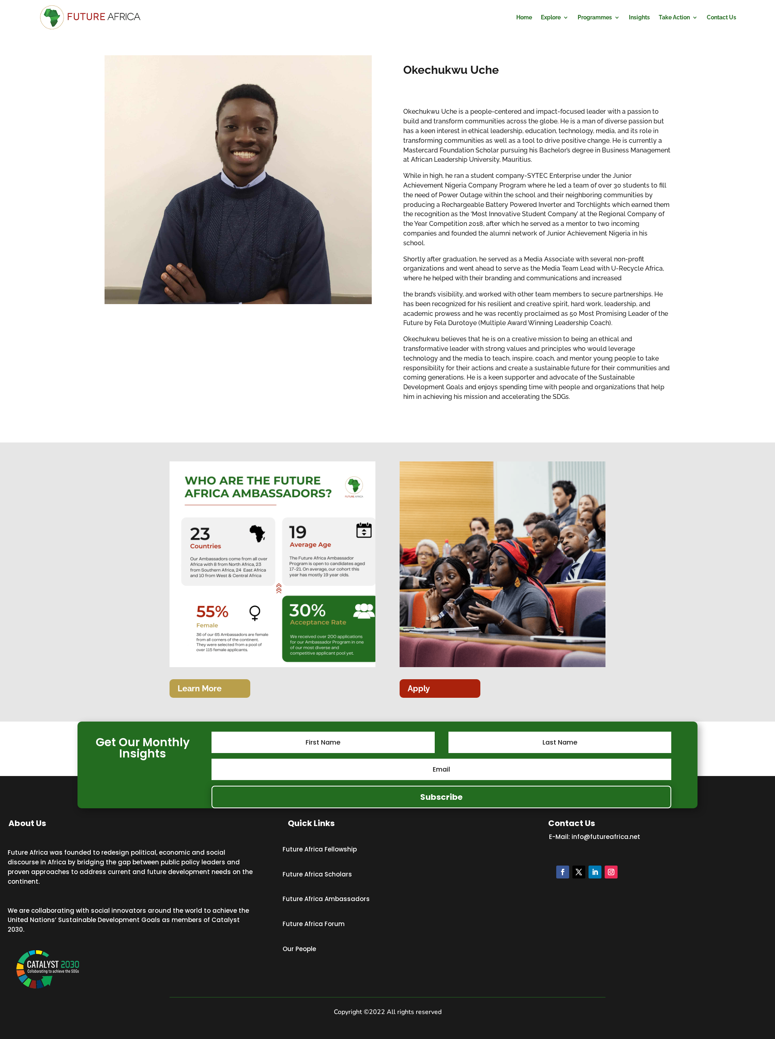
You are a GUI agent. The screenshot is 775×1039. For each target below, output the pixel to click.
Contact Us (721, 17)
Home (524, 17)
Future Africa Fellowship (320, 849)
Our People (299, 949)
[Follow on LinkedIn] (595, 872)
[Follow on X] (578, 872)
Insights (639, 17)
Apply (419, 688)
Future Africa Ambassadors (326, 899)
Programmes (595, 17)
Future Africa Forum (314, 924)
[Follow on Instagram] (611, 872)
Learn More (200, 688)
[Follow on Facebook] (562, 872)
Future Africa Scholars (317, 874)
